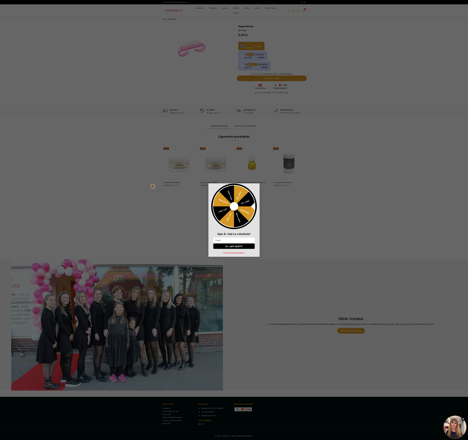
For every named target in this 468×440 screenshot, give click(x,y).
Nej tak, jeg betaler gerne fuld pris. (234, 253)
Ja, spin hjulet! (234, 246)
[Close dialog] (153, 186)
